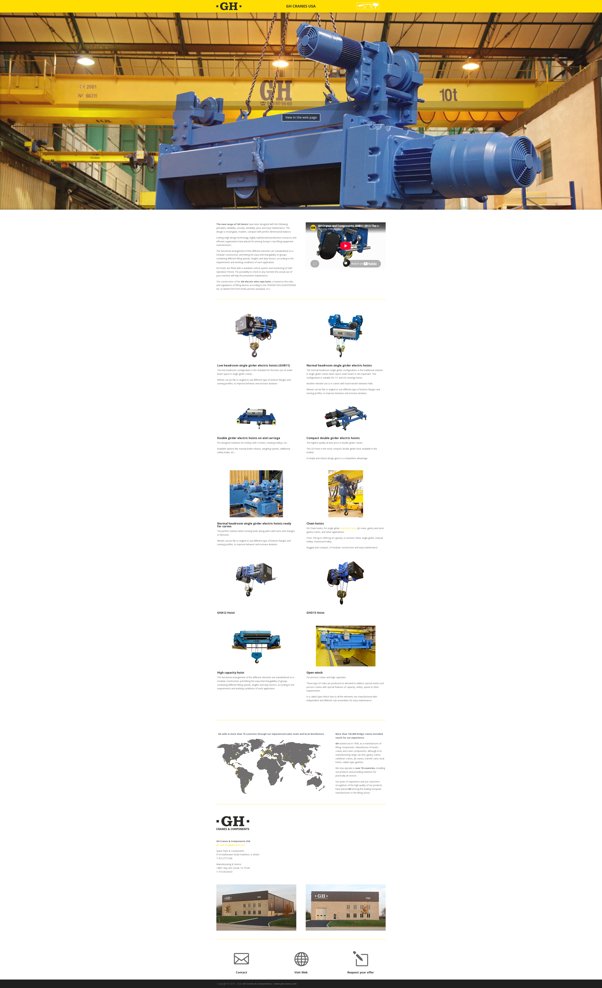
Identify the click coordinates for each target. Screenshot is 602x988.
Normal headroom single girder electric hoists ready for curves (254, 525)
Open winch (314, 672)
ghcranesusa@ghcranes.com (231, 844)
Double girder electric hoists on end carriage (248, 438)
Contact (241, 972)
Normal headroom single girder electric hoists (339, 365)
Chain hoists (315, 523)
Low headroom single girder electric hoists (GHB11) (253, 365)
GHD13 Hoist (315, 613)
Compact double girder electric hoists (333, 438)
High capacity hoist (230, 672)
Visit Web (301, 972)
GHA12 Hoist (226, 613)
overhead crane (348, 528)
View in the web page (301, 117)
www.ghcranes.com (285, 983)
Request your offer (360, 972)
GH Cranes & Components (257, 983)
